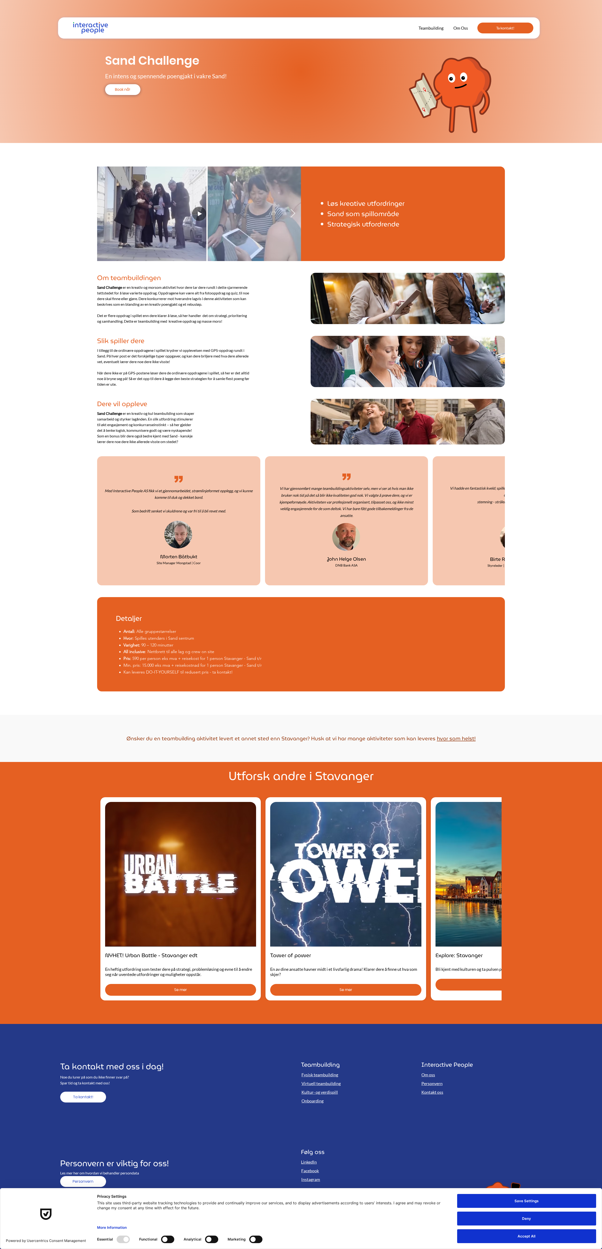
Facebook (310, 1170)
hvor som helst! (456, 738)
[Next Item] (293, 213)
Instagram (310, 1179)
